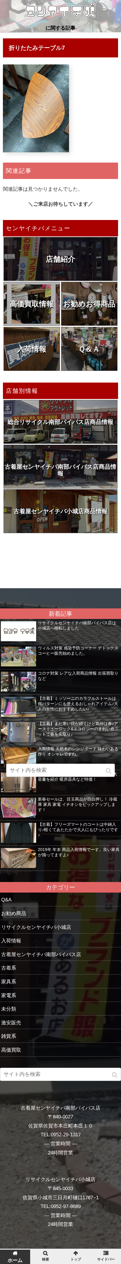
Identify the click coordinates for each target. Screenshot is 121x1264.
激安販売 (11, 1023)
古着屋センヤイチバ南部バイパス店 (41, 954)
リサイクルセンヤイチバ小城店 (36, 927)
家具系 (8, 982)
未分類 (8, 1009)
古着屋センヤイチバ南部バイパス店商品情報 (60, 470)
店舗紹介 (60, 259)
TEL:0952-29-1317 (61, 1134)
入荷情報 (31, 349)
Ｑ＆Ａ (89, 349)
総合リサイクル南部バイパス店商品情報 (60, 422)
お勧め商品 (13, 913)
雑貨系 (8, 1036)
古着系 (8, 968)
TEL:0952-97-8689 (61, 1206)
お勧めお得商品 (89, 304)
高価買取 (11, 1050)
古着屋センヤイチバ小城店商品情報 (60, 511)
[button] (115, 1075)
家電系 (8, 995)
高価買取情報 (32, 304)
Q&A (6, 900)
